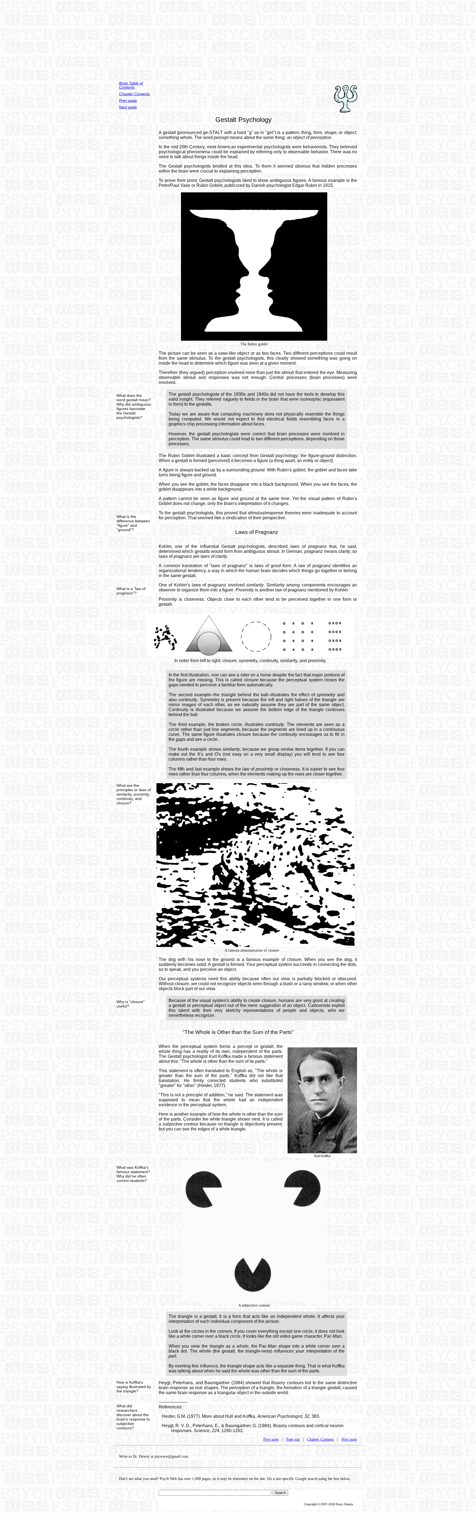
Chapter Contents (134, 94)
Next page (128, 107)
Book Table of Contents (131, 85)
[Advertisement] (238, 38)
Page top (293, 1439)
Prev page (128, 101)
